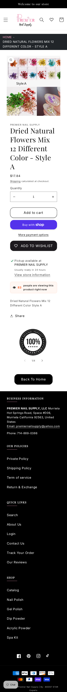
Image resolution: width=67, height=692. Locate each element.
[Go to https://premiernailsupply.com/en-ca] (26, 20)
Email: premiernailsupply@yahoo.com (33, 426)
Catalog (13, 590)
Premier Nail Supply (28, 687)
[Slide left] (25, 360)
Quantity (16, 188)
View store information (32, 275)
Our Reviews (17, 562)
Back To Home (33, 379)
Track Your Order (20, 553)
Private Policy (18, 459)
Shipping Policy (19, 468)
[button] (5, 20)
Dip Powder (16, 618)
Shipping (15, 181)
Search (12, 515)
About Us (14, 524)
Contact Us (15, 543)
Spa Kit (12, 637)
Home (7, 37)
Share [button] (19, 316)
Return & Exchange (22, 487)
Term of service (19, 477)
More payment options (33, 234)
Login (11, 534)
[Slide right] (42, 360)
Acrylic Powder (19, 628)
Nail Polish (15, 600)
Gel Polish (15, 609)
